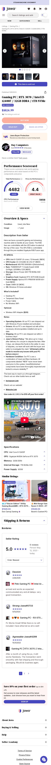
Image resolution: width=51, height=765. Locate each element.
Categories (24, 21)
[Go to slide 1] (20, 69)
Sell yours (23, 158)
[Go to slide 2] (22, 69)
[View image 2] (13, 76)
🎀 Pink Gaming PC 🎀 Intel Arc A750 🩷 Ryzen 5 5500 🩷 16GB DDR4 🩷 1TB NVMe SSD (27, 584)
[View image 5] (36, 76)
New (9, 21)
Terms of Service (25, 751)
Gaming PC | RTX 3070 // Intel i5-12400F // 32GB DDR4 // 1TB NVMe (23, 30)
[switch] (44, 15)
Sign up (24, 702)
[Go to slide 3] (24, 69)
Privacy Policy (24, 755)
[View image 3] (20, 76)
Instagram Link (12, 381)
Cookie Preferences (24, 759)
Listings (4, 26)
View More (25, 208)
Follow (16, 152)
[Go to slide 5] (29, 69)
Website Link (11, 390)
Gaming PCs (14, 26)
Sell (40, 21)
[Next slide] (44, 51)
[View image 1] (5, 76)
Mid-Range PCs (8, 105)
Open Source (24, 764)
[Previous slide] (5, 51)
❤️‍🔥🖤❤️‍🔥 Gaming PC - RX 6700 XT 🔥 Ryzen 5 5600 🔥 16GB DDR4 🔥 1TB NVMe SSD (27, 617)
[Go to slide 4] (27, 69)
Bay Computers (20, 145)
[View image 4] (28, 76)
